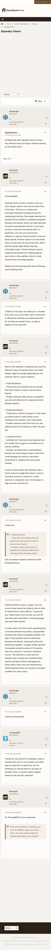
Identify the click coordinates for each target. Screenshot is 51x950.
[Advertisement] (25, 61)
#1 (45, 132)
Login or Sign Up (41, 2)
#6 (45, 600)
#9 (45, 812)
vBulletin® (25, 937)
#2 (45, 191)
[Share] (45, 123)
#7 (45, 712)
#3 (45, 306)
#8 (45, 754)
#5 (45, 520)
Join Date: (12, 122)
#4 (45, 362)
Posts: (11, 124)
